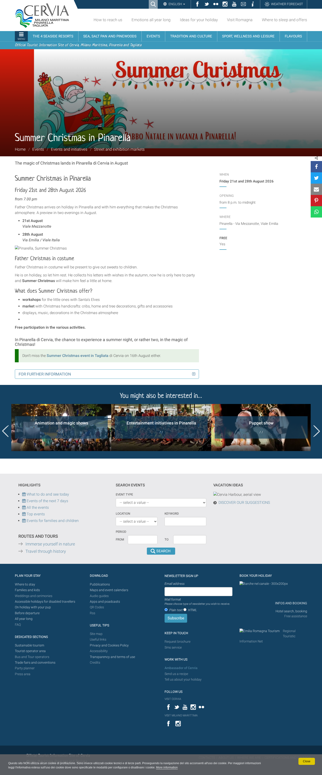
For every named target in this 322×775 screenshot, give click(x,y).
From (120, 539)
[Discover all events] (24, 514)
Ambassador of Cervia (181, 668)
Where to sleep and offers (284, 19)
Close (306, 761)
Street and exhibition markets (119, 149)
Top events (35, 514)
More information (167, 767)
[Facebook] (316, 166)
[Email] (316, 189)
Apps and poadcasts (105, 602)
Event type (124, 494)
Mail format (197, 601)
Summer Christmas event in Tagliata (77, 355)
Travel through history (45, 551)
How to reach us (108, 19)
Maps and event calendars (109, 590)
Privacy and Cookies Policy (109, 645)
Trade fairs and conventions (35, 663)
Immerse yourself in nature (50, 544)
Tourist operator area (30, 651)
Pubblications (100, 584)
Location (123, 513)
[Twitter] (316, 178)
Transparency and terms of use (112, 657)
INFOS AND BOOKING (290, 603)
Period (121, 531)
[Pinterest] (316, 200)
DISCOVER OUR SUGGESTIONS (244, 502)
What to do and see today (47, 494)
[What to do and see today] (24, 501)
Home (20, 149)
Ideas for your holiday (199, 19)
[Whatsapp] (316, 212)
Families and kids (27, 590)
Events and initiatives (69, 149)
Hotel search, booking (291, 611)
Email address (175, 583)
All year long (24, 619)
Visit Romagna (239, 19)
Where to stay (25, 584)
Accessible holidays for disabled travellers (45, 602)
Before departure (27, 613)
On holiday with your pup (33, 607)
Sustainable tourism (29, 645)
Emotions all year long (151, 19)
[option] (61, 427)
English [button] (175, 4)
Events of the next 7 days (47, 501)
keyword (172, 513)
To (167, 539)
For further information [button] (45, 374)
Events (38, 149)
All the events (37, 507)
